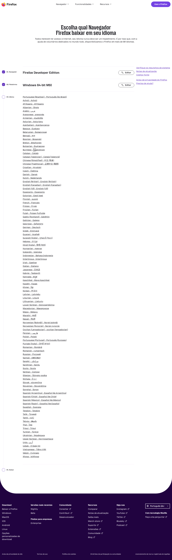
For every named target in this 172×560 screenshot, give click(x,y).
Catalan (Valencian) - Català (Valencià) (41, 157)
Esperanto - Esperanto (34, 192)
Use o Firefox (160, 4)
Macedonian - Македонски (36, 308)
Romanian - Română (32, 347)
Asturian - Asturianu (33, 121)
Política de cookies (69, 554)
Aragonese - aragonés (33, 114)
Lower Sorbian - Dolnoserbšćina (38, 305)
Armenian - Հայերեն (33, 118)
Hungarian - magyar (32, 248)
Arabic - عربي (29, 111)
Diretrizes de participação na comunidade (105, 554)
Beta (33, 513)
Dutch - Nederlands (32, 178)
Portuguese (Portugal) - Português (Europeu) (44, 340)
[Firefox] (9, 4)
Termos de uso (42, 554)
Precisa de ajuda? (144, 83)
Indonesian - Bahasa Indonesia (38, 255)
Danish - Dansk (30, 174)
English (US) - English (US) (35, 188)
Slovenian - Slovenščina (34, 386)
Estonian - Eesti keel (33, 195)
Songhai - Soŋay (31, 389)
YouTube (121, 513)
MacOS (5, 517)
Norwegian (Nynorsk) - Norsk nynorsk (41, 326)
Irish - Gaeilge (30, 262)
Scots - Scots (29, 368)
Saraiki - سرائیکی (30, 361)
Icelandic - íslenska (32, 252)
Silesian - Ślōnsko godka (35, 375)
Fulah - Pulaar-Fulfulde (34, 213)
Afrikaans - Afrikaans (33, 104)
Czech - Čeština (30, 171)
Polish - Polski (30, 336)
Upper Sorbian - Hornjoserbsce (38, 439)
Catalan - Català (30, 153)
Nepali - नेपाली (29, 319)
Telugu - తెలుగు (30, 421)
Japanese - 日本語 (31, 269)
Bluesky (120, 521)
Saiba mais (93, 517)
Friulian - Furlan (30, 210)
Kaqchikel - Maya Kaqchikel (36, 280)
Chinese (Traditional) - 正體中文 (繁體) (41, 164)
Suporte (92, 525)
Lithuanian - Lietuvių (33, 301)
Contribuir (64, 513)
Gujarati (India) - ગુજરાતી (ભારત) (38, 238)
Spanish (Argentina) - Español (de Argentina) (44, 393)
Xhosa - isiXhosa (31, 456)
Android (6, 525)
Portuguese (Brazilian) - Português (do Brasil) (45, 97)
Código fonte (142, 75)
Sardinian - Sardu (31, 365)
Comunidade (94, 533)
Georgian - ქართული (33, 224)
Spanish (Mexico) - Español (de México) (42, 400)
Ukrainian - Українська (34, 435)
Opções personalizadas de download (11, 536)
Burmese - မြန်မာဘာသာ (34, 150)
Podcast (121, 525)
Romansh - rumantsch (33, 351)
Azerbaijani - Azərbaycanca (36, 125)
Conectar (63, 509)
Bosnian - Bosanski (32, 139)
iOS (3, 521)
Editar (128, 72)
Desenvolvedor (66, 517)
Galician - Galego (31, 220)
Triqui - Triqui (29, 428)
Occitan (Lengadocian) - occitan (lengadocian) (45, 329)
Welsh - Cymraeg (31, 453)
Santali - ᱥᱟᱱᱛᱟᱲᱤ (31, 358)
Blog (90, 537)
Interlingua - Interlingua (35, 259)
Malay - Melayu (30, 312)
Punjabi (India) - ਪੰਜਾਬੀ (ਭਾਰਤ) (36, 344)
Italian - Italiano (31, 266)
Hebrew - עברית (30, 241)
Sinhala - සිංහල (30, 379)
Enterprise (36, 523)
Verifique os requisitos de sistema (153, 68)
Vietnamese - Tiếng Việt (34, 449)
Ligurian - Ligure (31, 298)
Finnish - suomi (30, 199)
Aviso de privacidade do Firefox (151, 80)
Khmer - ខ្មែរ (28, 287)
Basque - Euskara (31, 128)
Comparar (93, 509)
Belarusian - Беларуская (35, 132)
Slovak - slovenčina (32, 382)
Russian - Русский (32, 354)
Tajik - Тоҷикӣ (29, 414)
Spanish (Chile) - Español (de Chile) (39, 396)
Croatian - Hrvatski (32, 167)
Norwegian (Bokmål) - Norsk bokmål (40, 322)
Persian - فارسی (30, 333)
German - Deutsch (31, 227)
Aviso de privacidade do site (12, 554)
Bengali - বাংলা (29, 135)
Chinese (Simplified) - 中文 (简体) (38, 160)
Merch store (94, 521)
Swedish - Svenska (32, 407)
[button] (62, 4)
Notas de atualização (146, 71)
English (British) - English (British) (39, 181)
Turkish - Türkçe (30, 432)
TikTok (120, 517)
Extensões (93, 529)
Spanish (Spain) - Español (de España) (41, 403)
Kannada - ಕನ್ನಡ (30, 277)
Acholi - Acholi (30, 100)
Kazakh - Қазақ (30, 284)
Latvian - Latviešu (31, 294)
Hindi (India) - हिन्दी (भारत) (34, 245)
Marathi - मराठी (29, 315)
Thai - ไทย (27, 425)
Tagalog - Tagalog (31, 411)
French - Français (31, 202)
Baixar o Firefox (9, 509)
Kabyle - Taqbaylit (31, 273)
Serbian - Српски (31, 372)
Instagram (122, 509)
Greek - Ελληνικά (31, 231)
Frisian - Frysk (30, 206)
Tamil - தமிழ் (28, 418)
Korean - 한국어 (30, 291)
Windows (6, 513)
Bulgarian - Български (34, 146)
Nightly (34, 509)
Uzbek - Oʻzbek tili (31, 446)
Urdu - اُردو (28, 442)
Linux (4, 529)
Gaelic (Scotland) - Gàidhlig (36, 217)
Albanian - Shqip (31, 107)
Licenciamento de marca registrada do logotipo (152, 554)
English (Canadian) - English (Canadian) (42, 185)
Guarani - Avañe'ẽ (31, 234)
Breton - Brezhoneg (32, 143)
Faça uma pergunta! (154, 517)
